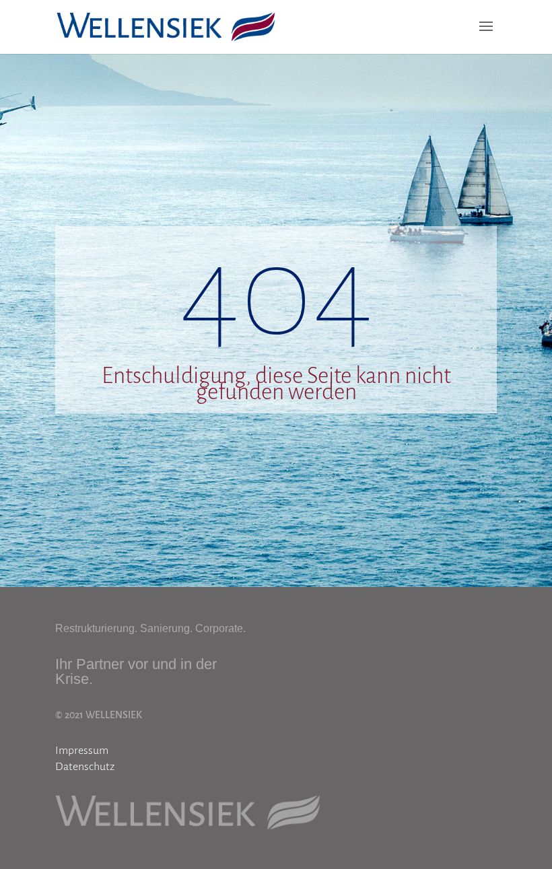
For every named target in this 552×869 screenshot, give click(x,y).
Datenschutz (84, 767)
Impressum (81, 750)
